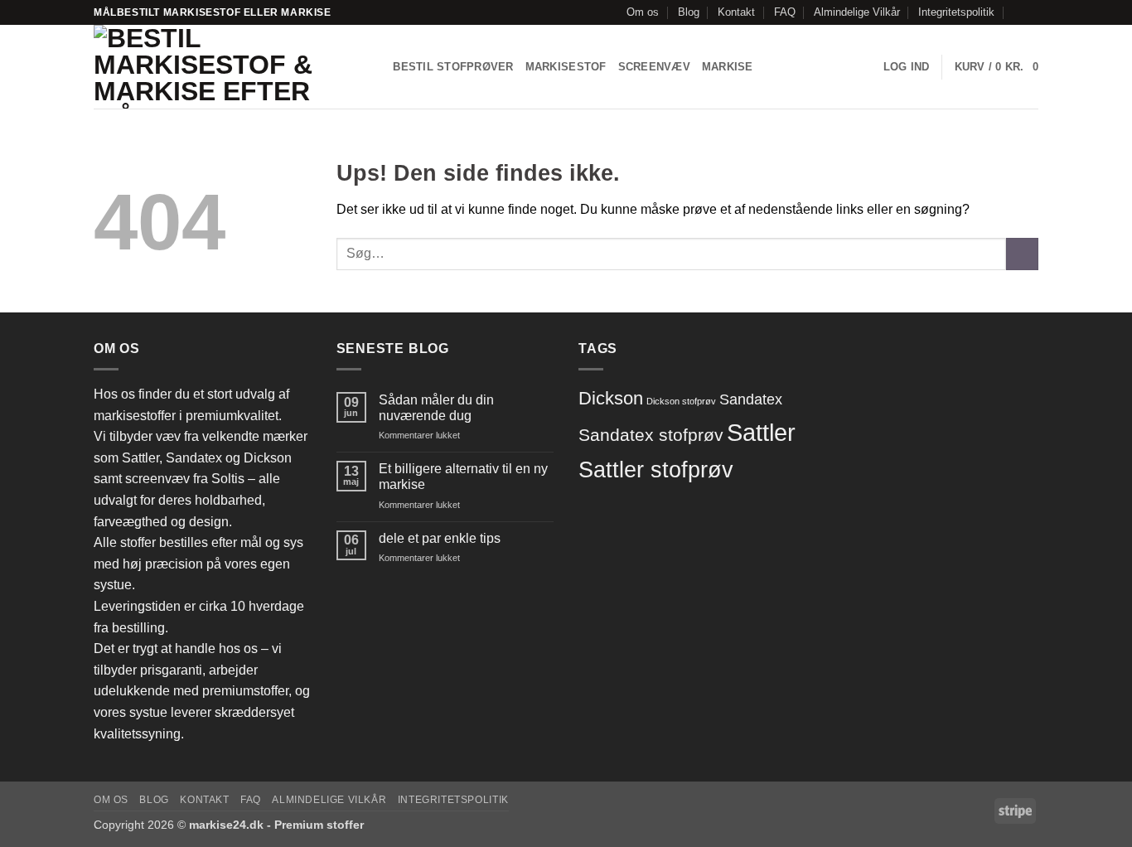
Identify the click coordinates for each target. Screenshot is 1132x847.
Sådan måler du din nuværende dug (436, 408)
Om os (642, 12)
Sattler (761, 432)
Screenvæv (654, 66)
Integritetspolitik (956, 12)
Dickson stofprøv (681, 401)
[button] (906, 67)
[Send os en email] (1030, 12)
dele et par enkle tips (440, 538)
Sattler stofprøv (655, 469)
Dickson (610, 398)
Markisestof (566, 66)
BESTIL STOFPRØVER (453, 66)
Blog (688, 12)
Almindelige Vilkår (857, 12)
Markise (727, 66)
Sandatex (750, 399)
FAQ (785, 12)
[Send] (1022, 254)
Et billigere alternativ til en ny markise (463, 476)
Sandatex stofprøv (650, 435)
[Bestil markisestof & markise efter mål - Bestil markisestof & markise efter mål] (219, 67)
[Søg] (375, 67)
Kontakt (736, 12)
